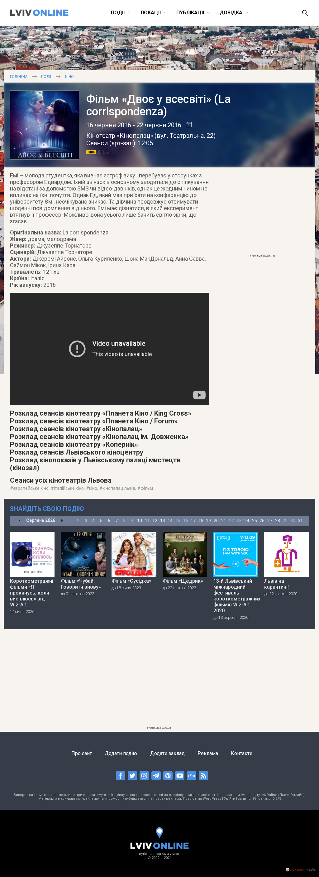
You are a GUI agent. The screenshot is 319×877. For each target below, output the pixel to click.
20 (216, 520)
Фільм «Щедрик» (183, 581)
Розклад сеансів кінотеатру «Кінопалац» (76, 429)
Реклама (208, 753)
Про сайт (81, 753)
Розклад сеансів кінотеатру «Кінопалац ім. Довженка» (99, 437)
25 (254, 520)
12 (154, 520)
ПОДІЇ (46, 77)
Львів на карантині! (276, 584)
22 (231, 520)
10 (139, 520)
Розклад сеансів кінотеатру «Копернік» (74, 444)
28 (277, 520)
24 (246, 520)
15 (177, 520)
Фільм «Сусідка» (131, 581)
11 (147, 520)
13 (162, 520)
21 (223, 520)
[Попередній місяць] (19, 521)
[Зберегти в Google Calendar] (186, 125)
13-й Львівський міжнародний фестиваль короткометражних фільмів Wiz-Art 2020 (235, 596)
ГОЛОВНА (18, 77)
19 (208, 520)
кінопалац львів (118, 488)
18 (200, 520)
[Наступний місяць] (62, 521)
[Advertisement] (262, 213)
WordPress (212, 799)
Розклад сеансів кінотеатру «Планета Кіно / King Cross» (100, 413)
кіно (93, 488)
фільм (146, 488)
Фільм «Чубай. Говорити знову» (81, 584)
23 (239, 520)
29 (285, 520)
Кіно (69, 77)
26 (261, 520)
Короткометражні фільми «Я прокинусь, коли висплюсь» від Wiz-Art (31, 593)
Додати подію (121, 753)
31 (300, 520)
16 (185, 520)
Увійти (229, 799)
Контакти (241, 753)
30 (292, 520)
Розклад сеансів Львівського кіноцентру (76, 452)
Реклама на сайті (262, 256)
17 (193, 520)
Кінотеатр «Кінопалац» (119, 135)
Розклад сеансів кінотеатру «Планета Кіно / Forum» (94, 421)
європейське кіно (31, 488)
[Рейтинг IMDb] (92, 152)
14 (170, 520)
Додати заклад (167, 753)
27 (269, 520)
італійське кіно (69, 488)
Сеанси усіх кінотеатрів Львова (61, 480)
